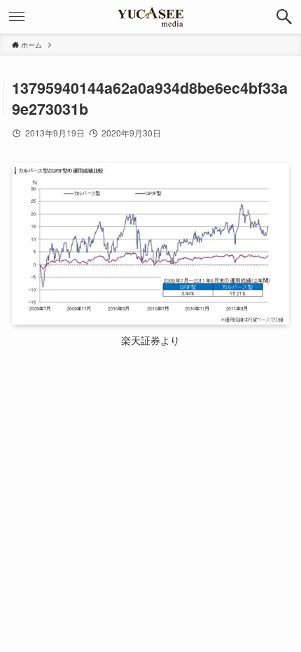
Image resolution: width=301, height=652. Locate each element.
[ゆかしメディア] (150, 17)
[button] (284, 17)
